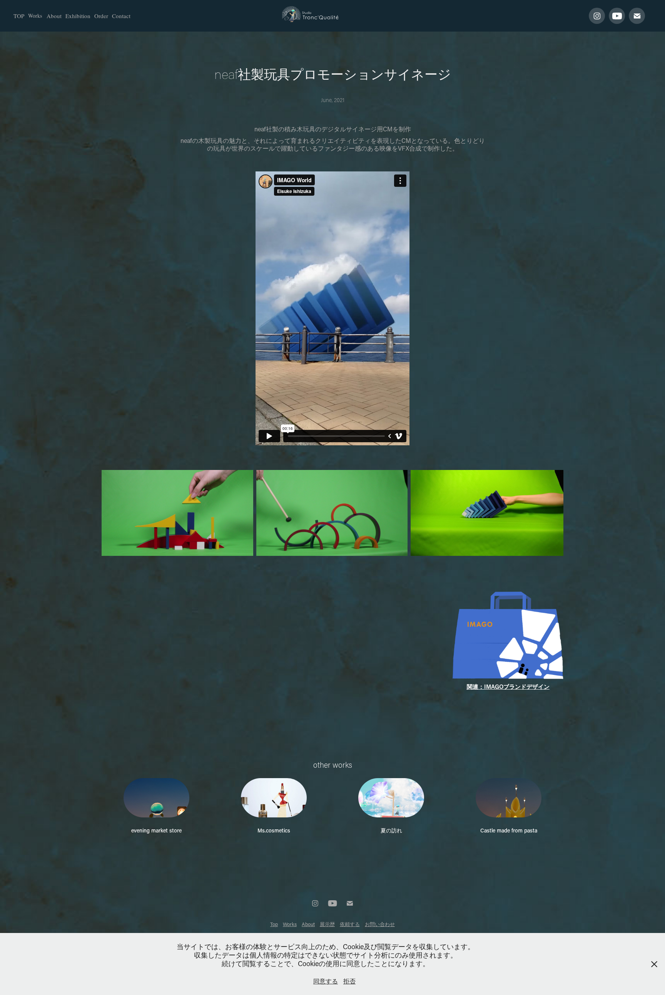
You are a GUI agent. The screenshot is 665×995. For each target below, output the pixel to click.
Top (274, 924)
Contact (121, 16)
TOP (18, 16)
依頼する (350, 924)
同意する (325, 981)
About (54, 16)
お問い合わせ (380, 924)
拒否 (349, 981)
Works (35, 15)
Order (101, 16)
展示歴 (327, 924)
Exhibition (77, 16)
